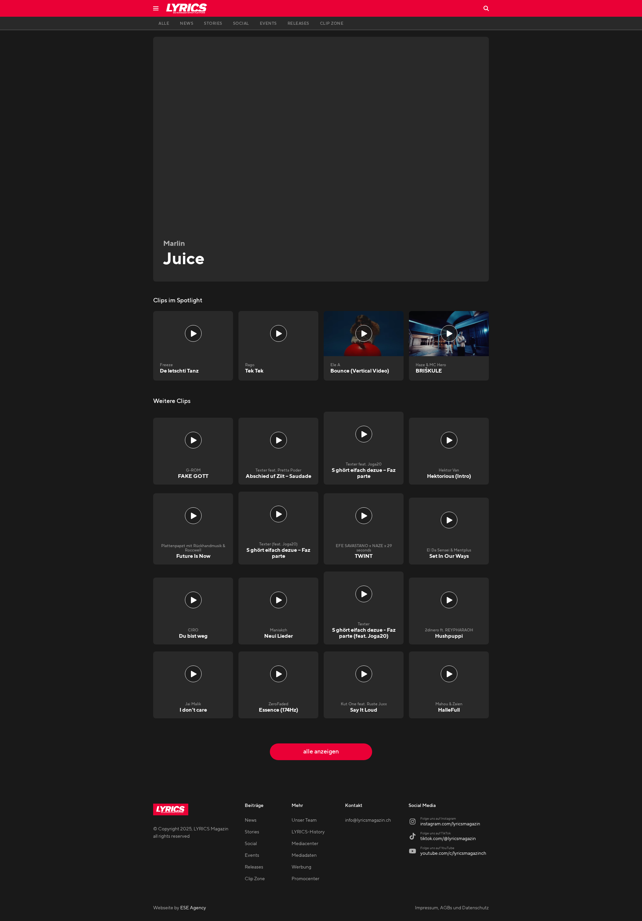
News (250, 820)
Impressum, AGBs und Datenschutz (452, 908)
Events (252, 855)
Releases (254, 867)
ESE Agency (193, 908)
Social (251, 844)
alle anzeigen (321, 751)
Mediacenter (305, 844)
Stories (252, 832)
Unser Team (304, 820)
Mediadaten (304, 855)
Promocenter (305, 879)
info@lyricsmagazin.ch (368, 820)
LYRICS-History (308, 832)
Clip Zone (255, 879)
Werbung (301, 867)
